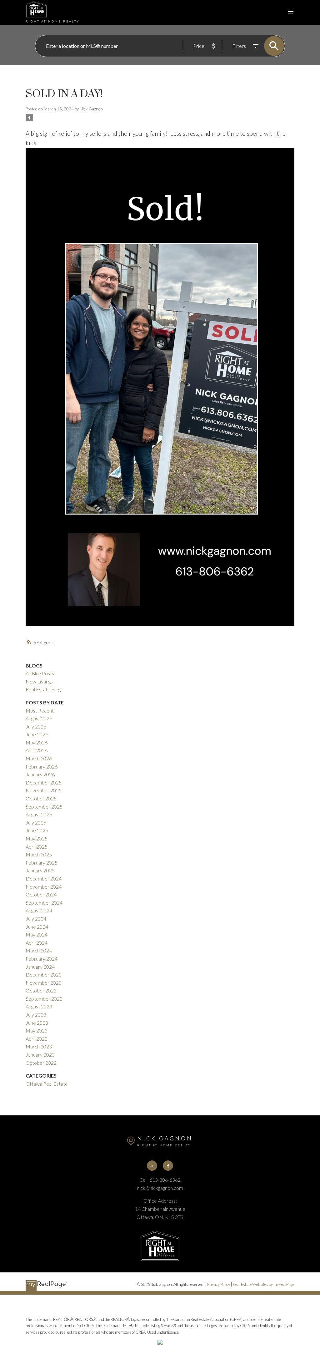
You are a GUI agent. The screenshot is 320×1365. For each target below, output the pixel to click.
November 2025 (44, 790)
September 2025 (44, 806)
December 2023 (44, 974)
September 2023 (44, 999)
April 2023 (37, 1039)
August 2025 (39, 814)
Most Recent (40, 710)
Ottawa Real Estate (47, 1084)
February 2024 (42, 959)
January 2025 (40, 870)
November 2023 (44, 983)
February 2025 (42, 862)
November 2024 (44, 887)
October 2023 (41, 990)
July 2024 (36, 918)
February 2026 (42, 766)
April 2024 (37, 943)
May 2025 (37, 838)
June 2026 (37, 734)
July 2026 (36, 726)
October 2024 (41, 894)
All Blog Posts (40, 673)
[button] (152, 1165)
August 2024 (39, 910)
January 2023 (40, 1055)
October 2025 (41, 798)
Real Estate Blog (43, 689)
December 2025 (44, 782)
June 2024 (37, 927)
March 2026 (39, 758)
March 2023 (39, 1046)
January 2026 (40, 774)
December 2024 (44, 878)
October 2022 (41, 1063)
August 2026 (39, 718)
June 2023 (37, 1023)
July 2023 (36, 1014)
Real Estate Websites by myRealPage (263, 1284)
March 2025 (39, 854)
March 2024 (39, 950)
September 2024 (44, 903)
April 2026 (37, 750)
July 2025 (36, 822)
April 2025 (37, 847)
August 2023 (39, 1006)
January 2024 (40, 967)
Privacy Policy (218, 1284)
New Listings (39, 681)
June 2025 (37, 830)
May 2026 (37, 742)
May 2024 (37, 934)
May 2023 (37, 1030)
